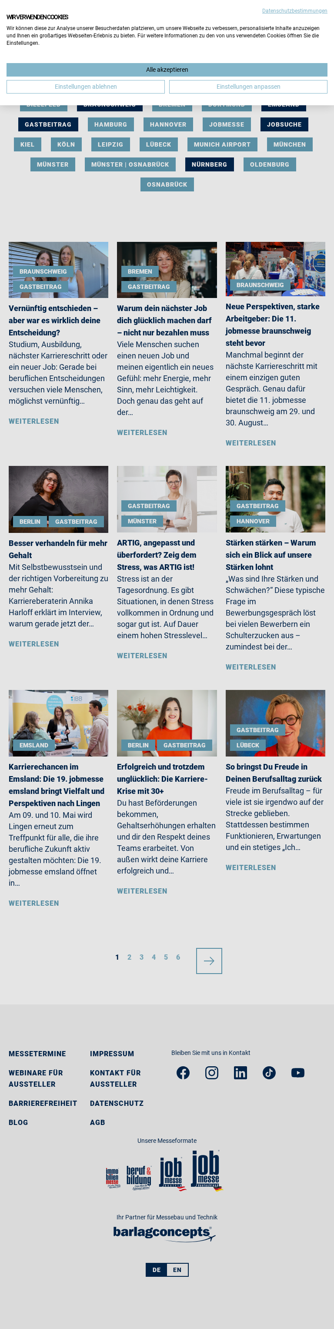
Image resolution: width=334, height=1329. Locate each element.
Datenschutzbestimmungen (294, 11)
